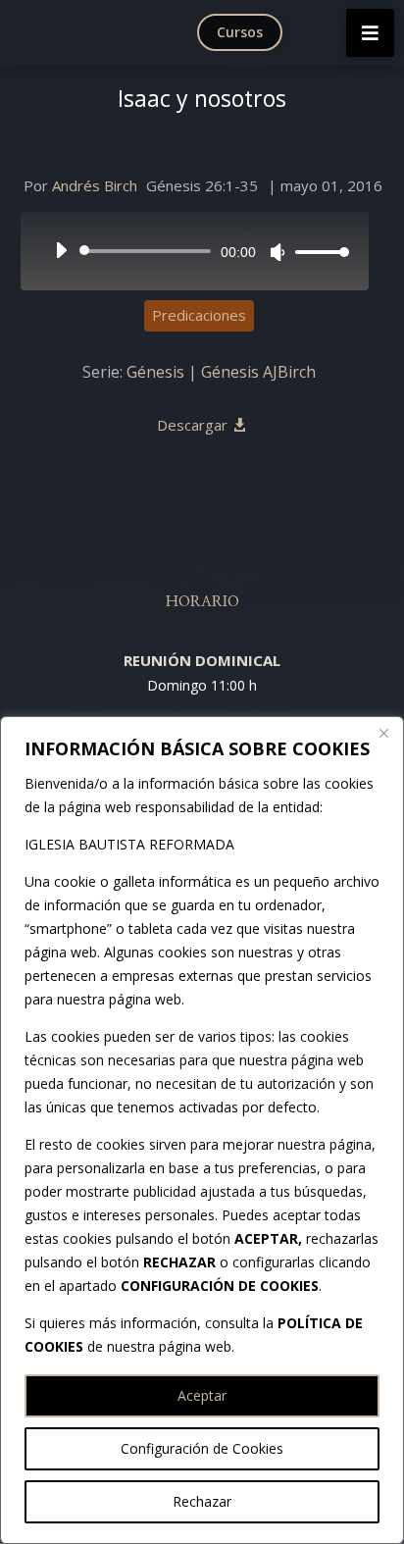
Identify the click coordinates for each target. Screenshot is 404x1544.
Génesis (155, 372)
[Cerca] (383, 733)
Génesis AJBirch (258, 372)
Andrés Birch (94, 185)
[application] (195, 251)
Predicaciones (199, 315)
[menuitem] (244, 32)
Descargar (192, 425)
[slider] (316, 251)
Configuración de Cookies (202, 1448)
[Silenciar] (277, 252)
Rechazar (202, 1501)
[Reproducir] (60, 250)
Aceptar (202, 1395)
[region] (202, 1130)
